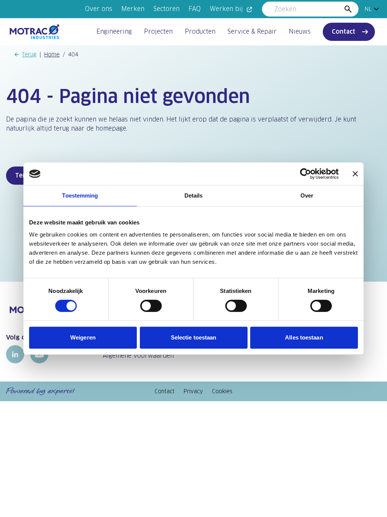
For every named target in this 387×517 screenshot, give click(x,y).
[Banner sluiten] (355, 173)
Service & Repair (252, 32)
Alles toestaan (304, 337)
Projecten (158, 32)
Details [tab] (193, 195)
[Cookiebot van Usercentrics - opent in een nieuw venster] (305, 173)
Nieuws (300, 32)
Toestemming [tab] (80, 195)
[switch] (151, 306)
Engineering (114, 32)
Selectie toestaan (194, 337)
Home (52, 54)
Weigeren (83, 337)
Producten (200, 32)
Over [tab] (306, 195)
